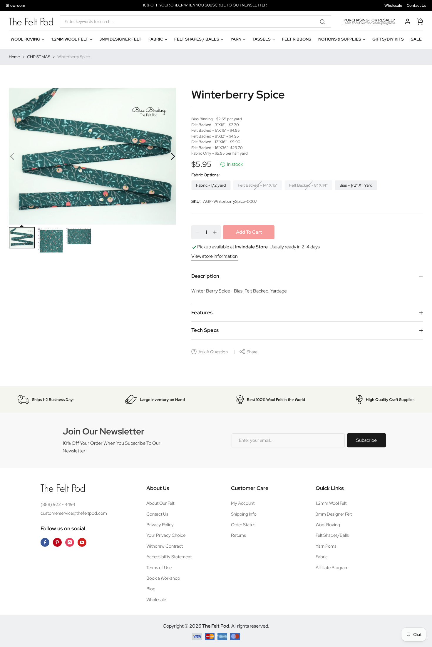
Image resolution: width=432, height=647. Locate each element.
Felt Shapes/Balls (332, 535)
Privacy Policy (160, 525)
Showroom (15, 5)
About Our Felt (160, 503)
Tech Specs (205, 330)
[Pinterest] (57, 542)
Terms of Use (159, 568)
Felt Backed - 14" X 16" (257, 185)
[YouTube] (82, 542)
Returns (238, 535)
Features (202, 312)
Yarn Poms (326, 546)
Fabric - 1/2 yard (211, 185)
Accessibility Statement (169, 557)
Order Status (243, 525)
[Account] (407, 21)
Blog (150, 589)
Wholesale (393, 5)
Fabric (322, 557)
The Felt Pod (215, 626)
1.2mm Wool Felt (331, 503)
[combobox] (195, 21)
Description (205, 276)
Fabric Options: (205, 175)
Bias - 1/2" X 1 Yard (356, 185)
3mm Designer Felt (334, 514)
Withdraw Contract (164, 546)
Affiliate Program (332, 568)
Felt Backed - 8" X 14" (308, 185)
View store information (214, 256)
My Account (242, 503)
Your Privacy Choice (165, 535)
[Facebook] (45, 542)
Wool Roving (328, 525)
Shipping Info (244, 514)
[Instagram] (69, 542)
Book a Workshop (163, 578)
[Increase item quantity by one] (214, 232)
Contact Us (416, 5)
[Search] (324, 21)
